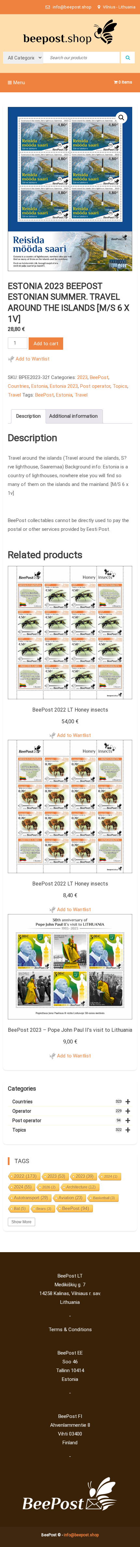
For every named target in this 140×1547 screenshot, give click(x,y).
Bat (20, 1209)
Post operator (95, 386)
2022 (25, 1176)
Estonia (39, 386)
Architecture (81, 1187)
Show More (21, 1222)
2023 (82, 377)
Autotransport (31, 1197)
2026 (49, 1187)
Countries (18, 386)
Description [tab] (28, 416)
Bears (43, 1209)
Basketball (104, 1198)
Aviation (70, 1197)
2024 (111, 1176)
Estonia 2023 (64, 386)
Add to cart (46, 344)
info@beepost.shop (81, 1535)
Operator (71, 1111)
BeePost (99, 377)
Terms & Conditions (70, 1329)
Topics (120, 386)
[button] (121, 118)
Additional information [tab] (73, 416)
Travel (14, 395)
